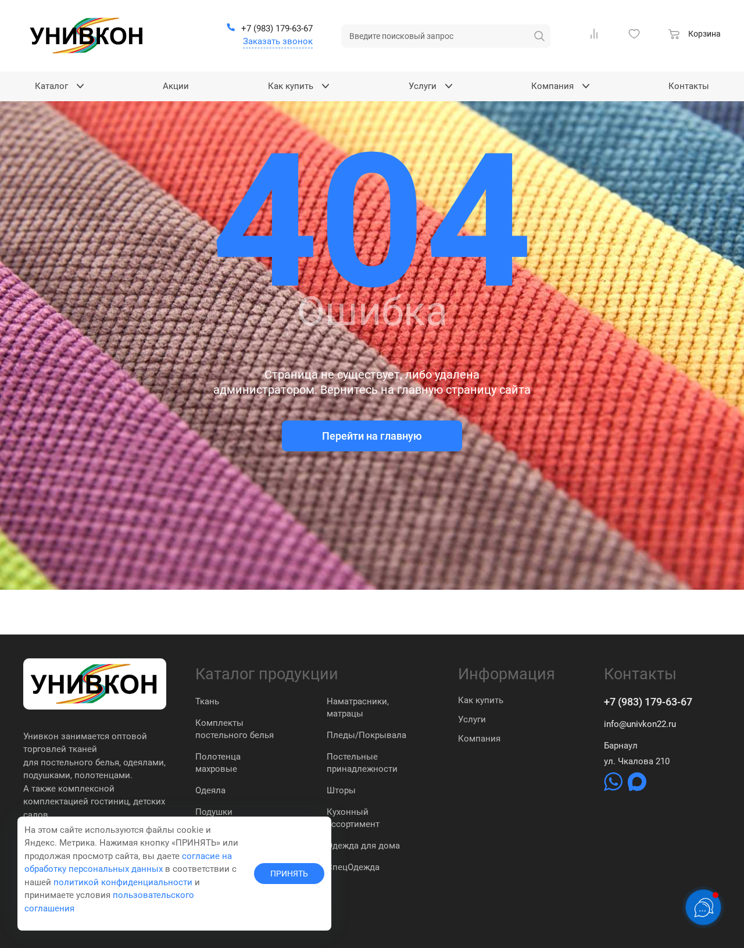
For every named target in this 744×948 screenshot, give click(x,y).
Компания (479, 738)
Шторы (341, 790)
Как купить (480, 700)
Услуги (472, 719)
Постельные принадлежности (362, 762)
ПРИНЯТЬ (289, 873)
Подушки (214, 812)
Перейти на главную (372, 436)
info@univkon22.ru (640, 724)
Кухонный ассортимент (353, 818)
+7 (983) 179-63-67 (648, 702)
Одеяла (210, 790)
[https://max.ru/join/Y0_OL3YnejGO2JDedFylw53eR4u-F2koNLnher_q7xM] (637, 788)
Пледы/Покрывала (366, 735)
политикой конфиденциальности (122, 882)
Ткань (207, 701)
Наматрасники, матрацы (358, 707)
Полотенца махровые (218, 762)
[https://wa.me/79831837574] (614, 788)
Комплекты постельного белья (234, 729)
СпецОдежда (353, 867)
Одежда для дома (363, 845)
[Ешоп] (87, 36)
